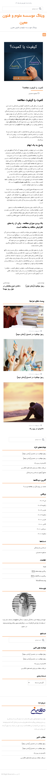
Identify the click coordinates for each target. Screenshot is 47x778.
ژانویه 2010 (42, 533)
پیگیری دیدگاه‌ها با (38, 576)
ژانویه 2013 (42, 505)
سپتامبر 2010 (41, 529)
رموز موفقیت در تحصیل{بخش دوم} (34, 458)
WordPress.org (41, 580)
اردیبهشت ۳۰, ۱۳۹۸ (34, 331)
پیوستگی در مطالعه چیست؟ (31, 486)
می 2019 (43, 500)
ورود (44, 566)
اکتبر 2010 (42, 524)
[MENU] (44, 34)
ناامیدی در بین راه (40, 463)
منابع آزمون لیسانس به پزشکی (36, 472)
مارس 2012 (42, 510)
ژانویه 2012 (42, 515)
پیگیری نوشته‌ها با (39, 571)
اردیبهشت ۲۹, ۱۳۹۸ (34, 425)
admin (15, 78)
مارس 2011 (42, 519)
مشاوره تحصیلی (33, 93)
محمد (44, 486)
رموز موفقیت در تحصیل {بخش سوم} (34, 453)
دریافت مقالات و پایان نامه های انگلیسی (33, 468)
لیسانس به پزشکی (40, 547)
